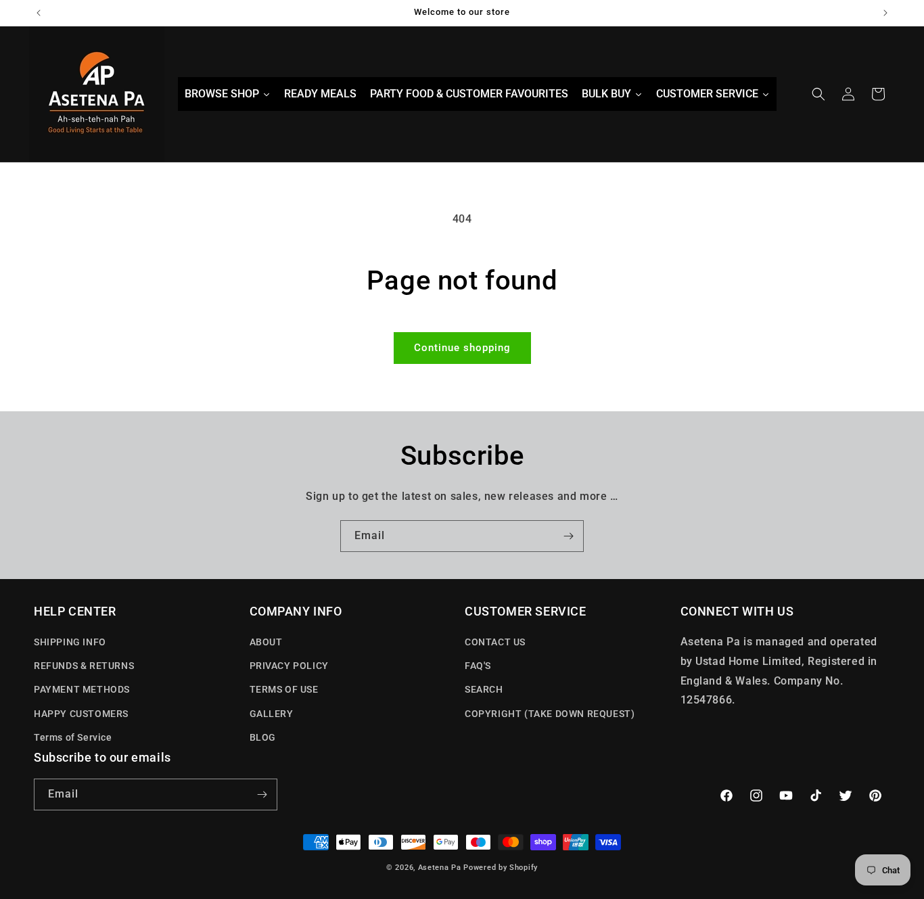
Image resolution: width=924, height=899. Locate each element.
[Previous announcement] (38, 13)
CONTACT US (495, 642)
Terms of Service (73, 737)
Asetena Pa (439, 867)
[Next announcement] (885, 13)
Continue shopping (462, 348)
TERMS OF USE (284, 689)
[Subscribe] (568, 536)
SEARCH (484, 689)
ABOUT (266, 642)
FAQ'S (478, 665)
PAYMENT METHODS (82, 689)
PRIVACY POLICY (289, 665)
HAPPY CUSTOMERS (81, 713)
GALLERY (272, 713)
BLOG (263, 737)
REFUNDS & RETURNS (84, 665)
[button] (818, 94)
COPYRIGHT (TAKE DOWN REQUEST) (549, 713)
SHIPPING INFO (70, 642)
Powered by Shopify (500, 867)
